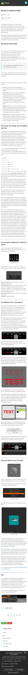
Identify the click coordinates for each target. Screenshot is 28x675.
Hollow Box (5, 646)
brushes (10, 608)
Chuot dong (3, 567)
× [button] (26, 652)
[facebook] (11, 615)
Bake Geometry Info (7, 638)
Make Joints (5, 641)
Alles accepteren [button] (9, 669)
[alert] (14, 663)
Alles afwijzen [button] (20, 669)
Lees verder (24, 659)
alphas (6, 608)
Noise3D (4, 632)
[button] (14, 672)
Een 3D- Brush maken (5, 549)
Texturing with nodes (7, 643)
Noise (4, 635)
